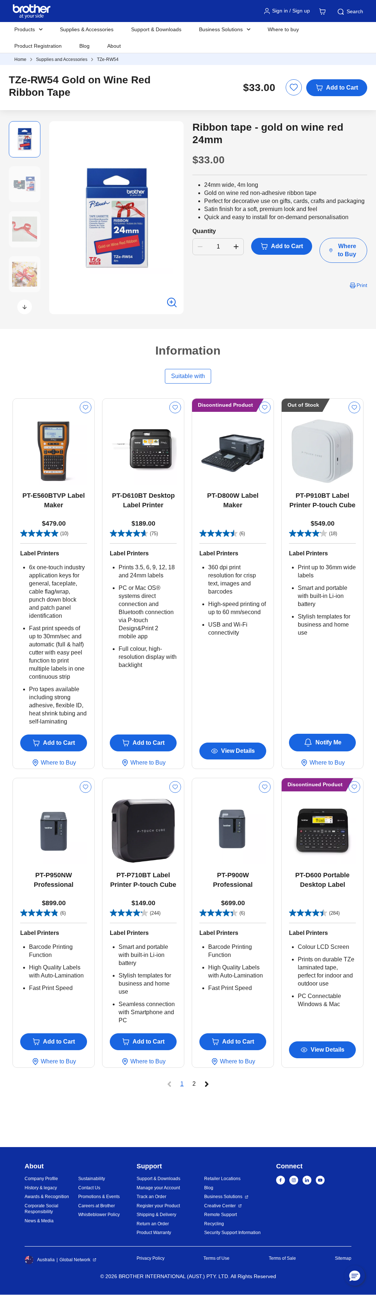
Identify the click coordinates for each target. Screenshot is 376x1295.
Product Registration (38, 46)
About (114, 46)
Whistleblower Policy (99, 1214)
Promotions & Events (99, 1196)
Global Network (74, 1259)
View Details (238, 751)
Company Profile (41, 1178)
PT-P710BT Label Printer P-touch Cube (143, 879)
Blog (84, 46)
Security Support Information (232, 1232)
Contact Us (89, 1187)
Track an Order (151, 1196)
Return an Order (153, 1223)
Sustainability (91, 1178)
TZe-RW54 (108, 59)
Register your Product (158, 1205)
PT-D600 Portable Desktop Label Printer (322, 880)
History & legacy (41, 1187)
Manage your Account (158, 1187)
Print (362, 285)
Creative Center (220, 1205)
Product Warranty (154, 1232)
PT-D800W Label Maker (232, 500)
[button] (24, 307)
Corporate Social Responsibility (41, 1209)
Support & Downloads (156, 29)
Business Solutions (223, 1196)
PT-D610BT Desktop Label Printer (143, 500)
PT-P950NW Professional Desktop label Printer (54, 880)
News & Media (39, 1220)
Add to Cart (342, 87)
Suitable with (188, 376)
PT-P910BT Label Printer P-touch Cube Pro (322, 501)
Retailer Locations (222, 1178)
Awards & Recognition (47, 1196)
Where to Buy (347, 250)
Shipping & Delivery (156, 1214)
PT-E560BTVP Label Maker (53, 500)
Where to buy (283, 29)
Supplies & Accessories (86, 29)
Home (20, 59)
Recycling (214, 1223)
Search (355, 11)
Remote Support (220, 1214)
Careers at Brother (96, 1205)
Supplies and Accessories (61, 59)
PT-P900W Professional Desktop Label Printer (233, 880)
